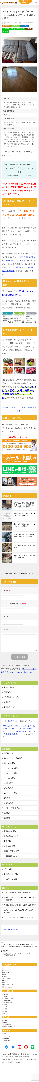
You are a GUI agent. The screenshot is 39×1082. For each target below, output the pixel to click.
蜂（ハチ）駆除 (9, 763)
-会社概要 (4, 1020)
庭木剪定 (7, 818)
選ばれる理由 (5, 972)
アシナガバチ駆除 (12, 768)
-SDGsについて (6, 1036)
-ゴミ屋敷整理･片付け (7, 998)
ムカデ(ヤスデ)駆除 (10, 793)
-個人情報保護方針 (6, 1024)
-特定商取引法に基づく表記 (8, 1026)
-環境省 (4, 1033)
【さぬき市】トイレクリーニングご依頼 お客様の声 (24, 557)
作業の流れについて (11, 836)
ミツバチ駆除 (10, 778)
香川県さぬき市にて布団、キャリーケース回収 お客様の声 (24, 514)
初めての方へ (5, 970)
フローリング (7, 726)
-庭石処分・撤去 (6, 1000)
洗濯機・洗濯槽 (11, 734)
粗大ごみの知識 (11, 879)
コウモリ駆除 (8, 803)
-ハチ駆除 (4, 1006)
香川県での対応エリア (11, 831)
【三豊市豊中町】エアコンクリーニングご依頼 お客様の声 (24, 525)
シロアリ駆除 (8, 783)
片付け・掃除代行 (10, 687)
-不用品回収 (5, 994)
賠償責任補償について (7, 984)
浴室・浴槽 (22, 728)
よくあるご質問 (9, 846)
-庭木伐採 (4, 1009)
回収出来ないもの (12, 856)
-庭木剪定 (4, 1011)
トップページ (5, 968)
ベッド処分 (24, 26)
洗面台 (29, 728)
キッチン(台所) (26, 726)
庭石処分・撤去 (9, 753)
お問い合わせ (5, 982)
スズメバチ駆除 (11, 773)
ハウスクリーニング (13, 721)
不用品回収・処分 (8, 28)
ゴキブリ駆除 (8, 788)
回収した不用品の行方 (11, 851)
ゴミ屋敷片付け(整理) (11, 697)
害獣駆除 (7, 798)
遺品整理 (7, 702)
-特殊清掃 (4, 1004)
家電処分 (5, 31)
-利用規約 (4, 1022)
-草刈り (4, 1013)
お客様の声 (6, 26)
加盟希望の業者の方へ (10, 929)
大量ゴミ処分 (20, 28)
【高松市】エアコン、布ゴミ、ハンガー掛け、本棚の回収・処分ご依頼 (29, 573)
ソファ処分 (15, 26)
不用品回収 (8, 692)
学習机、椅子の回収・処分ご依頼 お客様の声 (20, 905)
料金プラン (8, 841)
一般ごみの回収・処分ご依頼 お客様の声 (24, 546)
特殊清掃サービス (10, 707)
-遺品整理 (4, 996)
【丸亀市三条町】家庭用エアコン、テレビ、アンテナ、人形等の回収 (11, 573)
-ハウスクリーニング (7, 1002)
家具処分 (29, 28)
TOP (19, 945)
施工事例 (4, 976)
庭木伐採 (7, 813)
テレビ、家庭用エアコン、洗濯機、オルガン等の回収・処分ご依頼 (24, 535)
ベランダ (11, 731)
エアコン (17, 726)
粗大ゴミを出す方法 (11, 874)
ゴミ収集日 (8, 869)
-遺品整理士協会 (6, 1040)
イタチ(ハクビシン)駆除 (12, 808)
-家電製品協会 (5, 1038)
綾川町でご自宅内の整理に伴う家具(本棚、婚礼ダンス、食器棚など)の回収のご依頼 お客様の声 (24, 505)
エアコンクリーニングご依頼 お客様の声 (18, 917)
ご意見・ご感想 (6, 978)
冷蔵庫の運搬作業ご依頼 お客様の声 (17, 892)
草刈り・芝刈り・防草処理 (13, 758)
